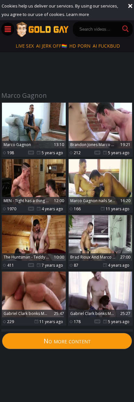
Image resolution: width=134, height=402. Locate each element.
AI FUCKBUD (106, 46)
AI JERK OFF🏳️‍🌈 (51, 46)
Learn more (77, 14)
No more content (67, 340)
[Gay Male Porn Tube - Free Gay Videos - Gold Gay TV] (42, 29)
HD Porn (79, 46)
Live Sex (25, 46)
